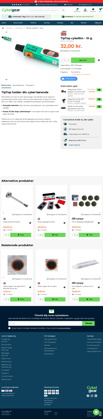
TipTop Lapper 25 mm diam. (47, 286)
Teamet (47, 345)
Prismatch (30, 85)
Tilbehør (33, 23)
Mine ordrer (6, 345)
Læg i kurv (83, 60)
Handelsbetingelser (94, 339)
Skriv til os (82, 140)
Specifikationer (19, 85)
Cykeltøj (60, 23)
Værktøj (47, 23)
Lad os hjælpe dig (8, 336)
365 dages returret (5, 354)
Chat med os (74, 145)
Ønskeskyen (70, 79)
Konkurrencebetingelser (94, 342)
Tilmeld (88, 323)
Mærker (84, 23)
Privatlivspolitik (93, 345)
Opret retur (6, 358)
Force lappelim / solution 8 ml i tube (82, 287)
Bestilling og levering (6, 349)
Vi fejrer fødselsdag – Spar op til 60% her (53, 1)
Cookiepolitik (92, 348)
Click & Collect (7, 376)
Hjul (71, 23)
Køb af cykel (6, 379)
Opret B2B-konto (94, 351)
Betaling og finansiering (6, 366)
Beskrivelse (6, 85)
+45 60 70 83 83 (5, 413)
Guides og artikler (5, 340)
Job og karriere (50, 339)
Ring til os (73, 140)
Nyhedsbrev (49, 354)
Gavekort (5, 373)
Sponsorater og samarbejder (50, 349)
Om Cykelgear (50, 336)
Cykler (3, 23)
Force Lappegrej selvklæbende (83, 222)
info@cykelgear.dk (6, 414)
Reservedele (18, 23)
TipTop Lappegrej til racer (46, 222)
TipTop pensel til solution (11, 222)
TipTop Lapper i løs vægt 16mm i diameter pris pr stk (14, 287)
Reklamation (6, 362)
